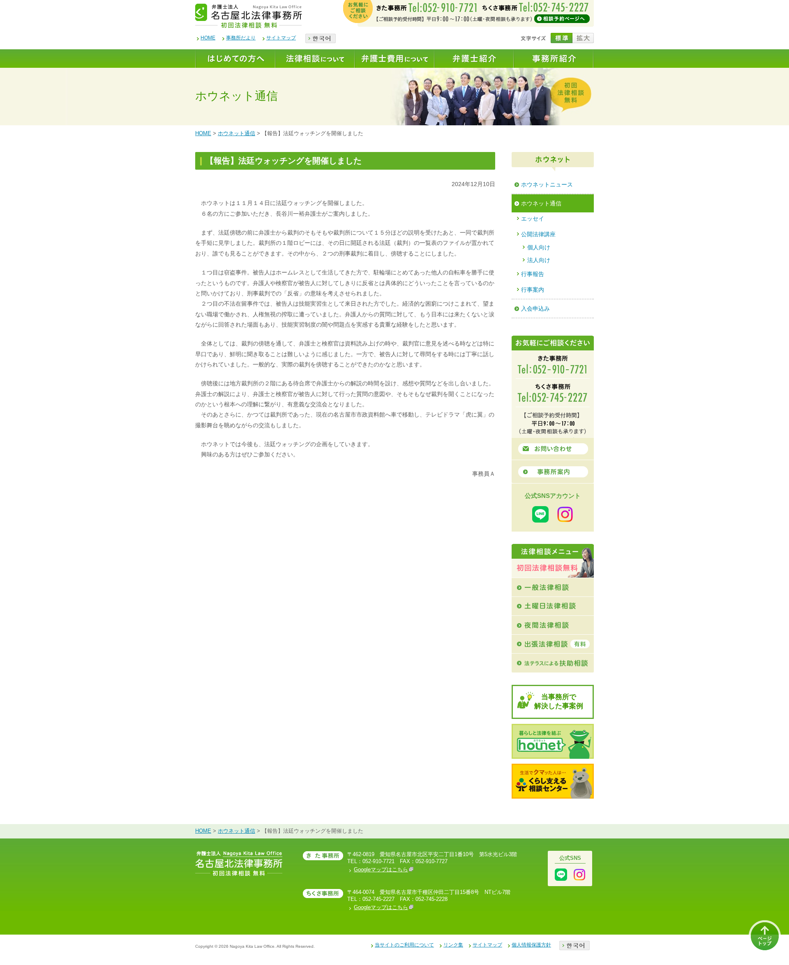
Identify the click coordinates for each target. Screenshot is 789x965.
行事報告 (532, 274)
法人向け (538, 260)
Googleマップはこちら (381, 869)
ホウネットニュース (547, 184)
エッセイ (532, 218)
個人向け (538, 247)
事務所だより (241, 38)
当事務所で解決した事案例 (558, 701)
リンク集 (453, 945)
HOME (208, 38)
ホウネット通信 (236, 133)
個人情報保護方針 (531, 945)
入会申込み (535, 308)
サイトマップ (281, 38)
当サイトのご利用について (404, 945)
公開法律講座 (538, 234)
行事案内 (532, 289)
